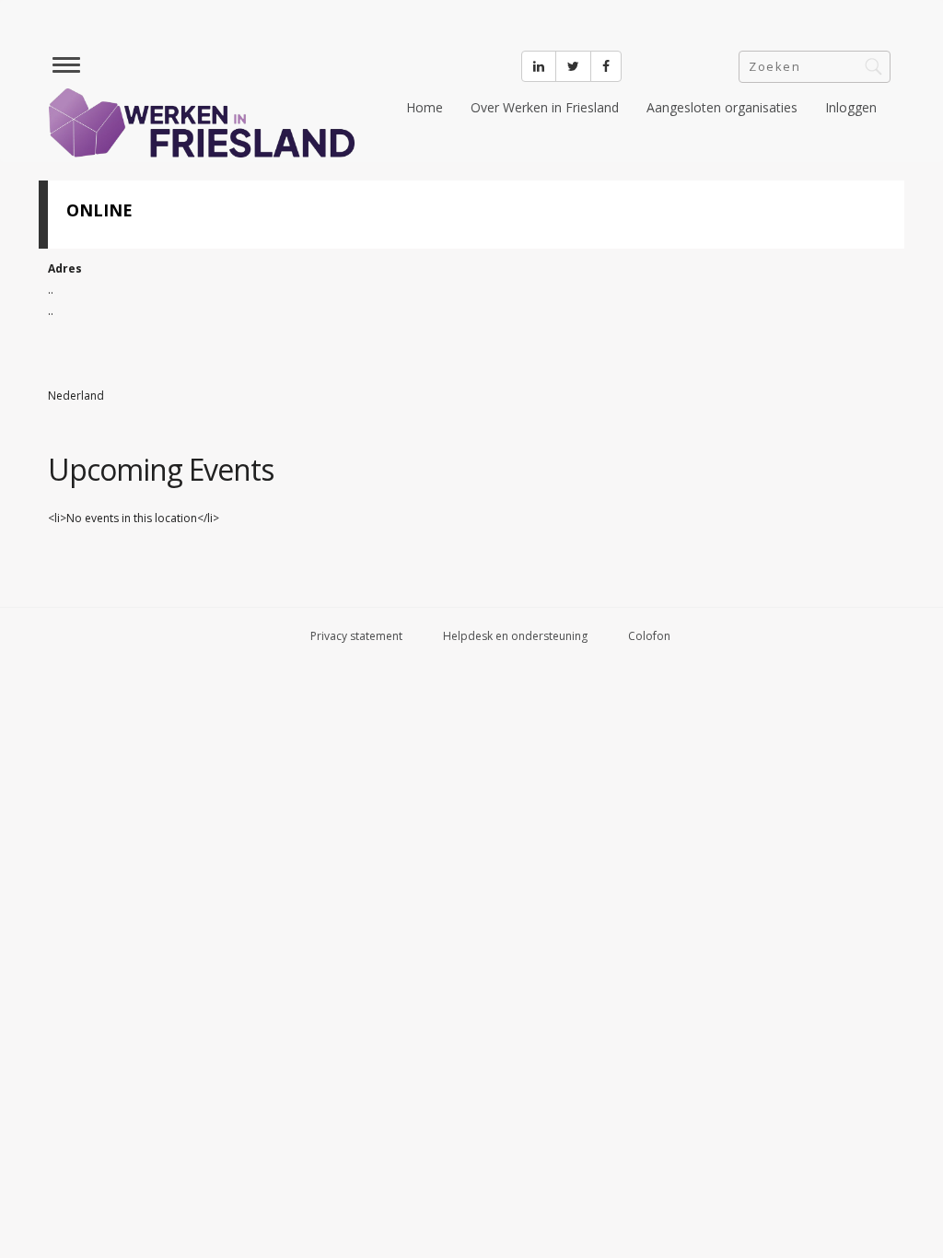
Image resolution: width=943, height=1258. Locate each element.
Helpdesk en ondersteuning (515, 636)
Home (424, 107)
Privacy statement (356, 636)
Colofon (649, 636)
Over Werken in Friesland (545, 107)
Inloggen (851, 107)
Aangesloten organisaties (721, 107)
